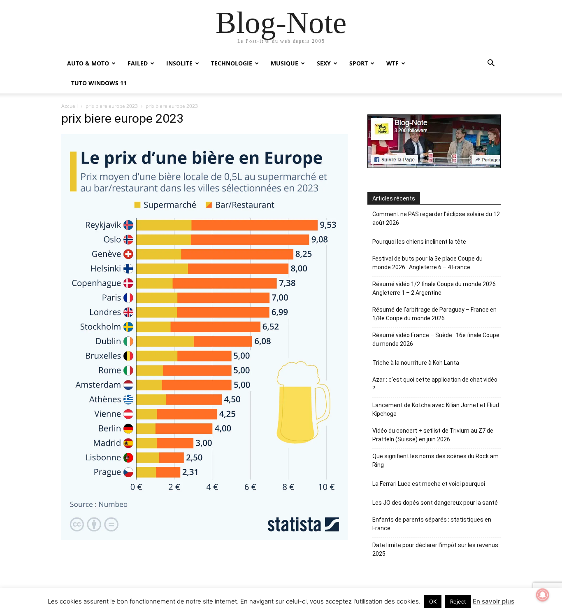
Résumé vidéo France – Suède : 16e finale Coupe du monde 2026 (435, 339)
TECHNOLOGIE (231, 63)
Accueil (69, 106)
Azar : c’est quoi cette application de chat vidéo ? (434, 384)
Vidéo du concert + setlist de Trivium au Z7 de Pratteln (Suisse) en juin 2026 (432, 435)
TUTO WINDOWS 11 (99, 83)
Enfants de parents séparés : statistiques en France (431, 523)
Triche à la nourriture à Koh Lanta (415, 362)
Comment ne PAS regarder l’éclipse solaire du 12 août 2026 (436, 218)
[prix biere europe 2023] (204, 537)
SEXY (324, 63)
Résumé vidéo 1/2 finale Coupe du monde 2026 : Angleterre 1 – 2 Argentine (435, 288)
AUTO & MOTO (88, 63)
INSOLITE (179, 63)
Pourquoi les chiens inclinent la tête (419, 241)
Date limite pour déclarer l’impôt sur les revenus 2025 (435, 549)
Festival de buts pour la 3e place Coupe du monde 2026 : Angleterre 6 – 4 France (427, 262)
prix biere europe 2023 (112, 106)
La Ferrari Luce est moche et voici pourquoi (428, 483)
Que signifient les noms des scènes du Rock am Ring (435, 460)
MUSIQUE (284, 63)
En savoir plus (493, 601)
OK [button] (433, 601)
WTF (392, 63)
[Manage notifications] (542, 594)
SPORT (358, 63)
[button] (491, 64)
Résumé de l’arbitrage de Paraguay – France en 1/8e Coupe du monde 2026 (434, 314)
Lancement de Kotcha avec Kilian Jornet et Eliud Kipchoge (435, 409)
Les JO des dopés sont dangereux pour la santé (435, 502)
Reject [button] (458, 601)
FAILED (138, 63)
